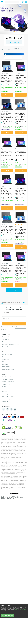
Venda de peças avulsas (8, 396)
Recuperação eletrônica (8, 394)
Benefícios (16, 42)
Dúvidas (4, 386)
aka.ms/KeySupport (7, 454)
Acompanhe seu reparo (8, 379)
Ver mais (14, 290)
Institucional (5, 337)
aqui (22, 610)
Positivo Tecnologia (7, 354)
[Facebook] (3, 409)
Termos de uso (6, 339)
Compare (5, 73)
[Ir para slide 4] (16, 31)
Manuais (4, 391)
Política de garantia (7, 342)
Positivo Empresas (7, 356)
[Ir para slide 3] (14, 31)
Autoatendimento (6, 376)
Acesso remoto (6, 384)
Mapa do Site (5, 346)
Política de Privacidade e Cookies (10, 344)
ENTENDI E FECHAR (7, 615)
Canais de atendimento (8, 381)
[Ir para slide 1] (11, 31)
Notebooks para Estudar (8, 369)
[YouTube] (15, 409)
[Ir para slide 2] (13, 31)
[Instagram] (7, 409)
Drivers (4, 389)
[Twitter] (11, 409)
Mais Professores (6, 366)
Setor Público (5, 359)
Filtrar (13, 57)
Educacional (5, 361)
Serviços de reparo (7, 399)
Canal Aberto (5, 401)
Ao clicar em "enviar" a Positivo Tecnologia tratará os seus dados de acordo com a (13, 328)
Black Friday (5, 364)
